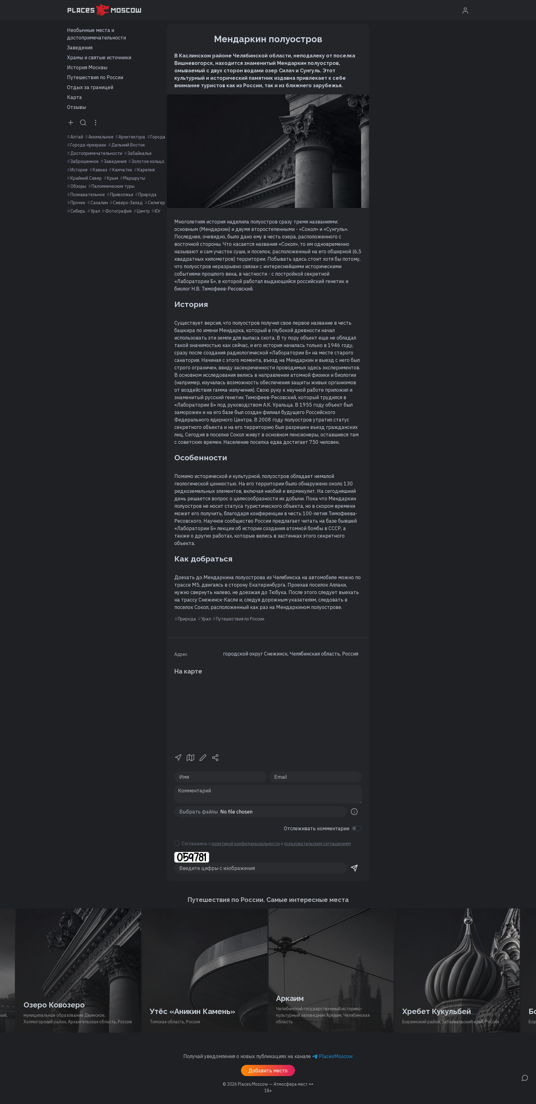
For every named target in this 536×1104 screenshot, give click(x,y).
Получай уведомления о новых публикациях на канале (268, 1056)
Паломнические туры (113, 186)
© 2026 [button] (268, 1084)
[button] (178, 757)
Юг (158, 211)
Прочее (77, 202)
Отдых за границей (90, 87)
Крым (112, 178)
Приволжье (121, 194)
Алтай (76, 137)
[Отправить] (354, 868)
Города (157, 137)
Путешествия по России (95, 77)
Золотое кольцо (148, 161)
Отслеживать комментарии (316, 828)
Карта (74, 97)
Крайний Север (86, 178)
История (78, 170)
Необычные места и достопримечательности (96, 34)
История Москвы (87, 67)
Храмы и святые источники (99, 57)
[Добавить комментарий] (525, 1077)
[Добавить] (70, 122)
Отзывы (76, 107)
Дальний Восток (128, 145)
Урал (95, 211)
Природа (147, 194)
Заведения (79, 47)
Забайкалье (139, 153)
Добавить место (268, 1070)
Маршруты (134, 178)
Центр (143, 211)
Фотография (118, 211)
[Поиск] (83, 122)
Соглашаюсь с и (266, 843)
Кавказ (100, 170)
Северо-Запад (128, 202)
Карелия (146, 170)
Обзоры (78, 186)
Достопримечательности (96, 153)
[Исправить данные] (203, 757)
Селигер (156, 202)
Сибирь (77, 211)
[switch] (357, 828)
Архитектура (131, 137)
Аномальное (101, 137)
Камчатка (122, 170)
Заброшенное (84, 161)
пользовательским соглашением (317, 843)
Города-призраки (88, 145)
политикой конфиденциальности (246, 843)
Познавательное (87, 194)
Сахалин (99, 202)
